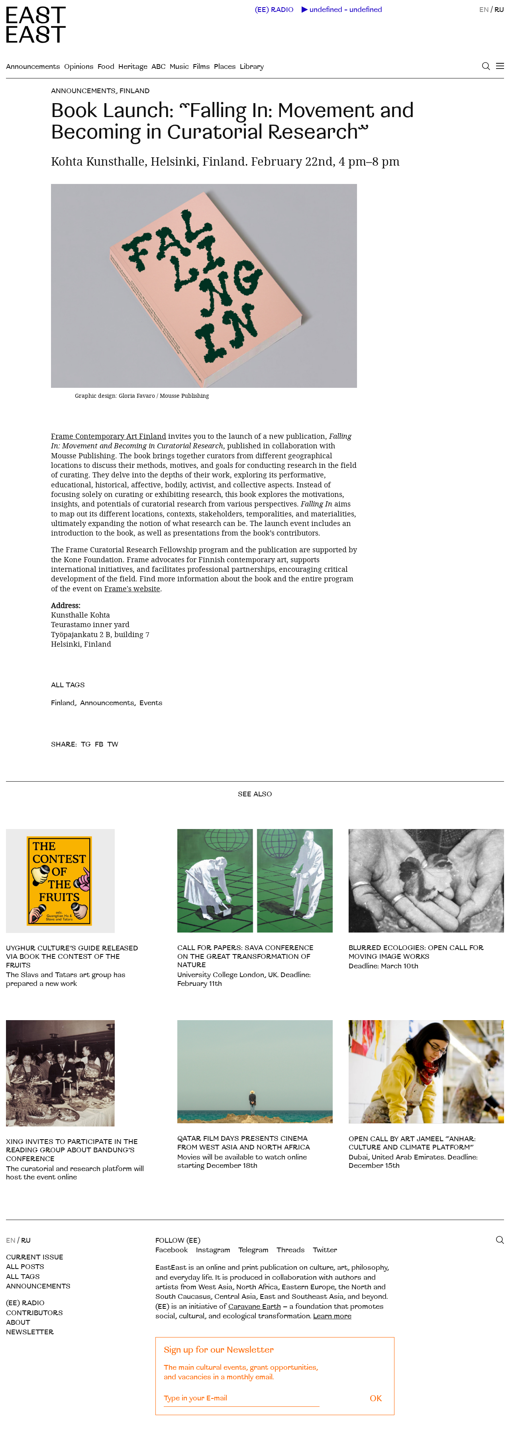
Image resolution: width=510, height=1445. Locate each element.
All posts (25, 1267)
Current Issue (34, 1257)
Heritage (132, 67)
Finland (135, 91)
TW (112, 744)
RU (499, 10)
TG (86, 744)
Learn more (332, 1316)
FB (99, 744)
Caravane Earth (254, 1306)
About (18, 1322)
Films (201, 67)
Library (252, 67)
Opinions (79, 67)
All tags (23, 1277)
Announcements (33, 67)
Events (151, 703)
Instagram (213, 1250)
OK (376, 1399)
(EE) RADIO (274, 10)
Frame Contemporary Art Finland (108, 436)
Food (106, 67)
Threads (291, 1250)
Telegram (253, 1250)
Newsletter (30, 1332)
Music (179, 67)
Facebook (171, 1250)
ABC (158, 67)
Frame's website (132, 588)
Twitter (325, 1250)
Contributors (34, 1313)
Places (225, 67)
